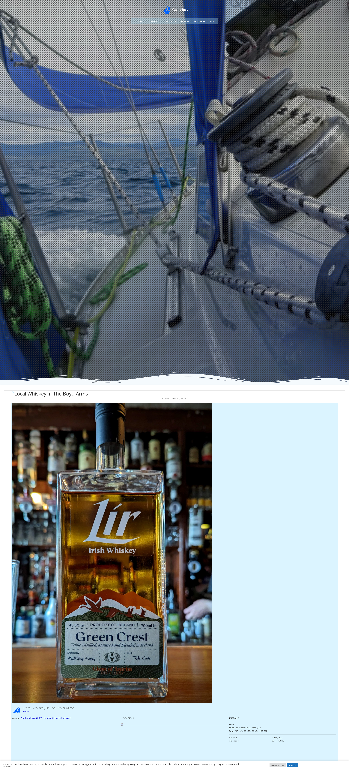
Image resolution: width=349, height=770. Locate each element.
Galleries (170, 21)
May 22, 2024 (182, 398)
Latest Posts (139, 21)
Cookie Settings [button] (277, 765)
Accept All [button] (292, 765)
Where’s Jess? (199, 21)
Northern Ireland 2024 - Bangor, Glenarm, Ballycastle (46, 718)
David (167, 398)
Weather (185, 21)
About (213, 21)
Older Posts (155, 21)
